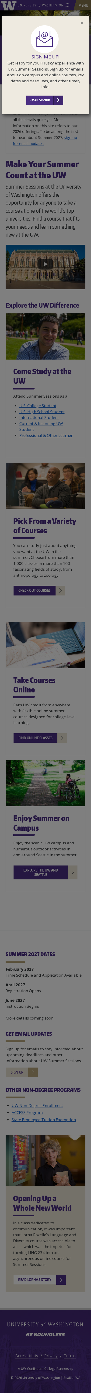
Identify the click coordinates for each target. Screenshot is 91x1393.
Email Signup (40, 100)
